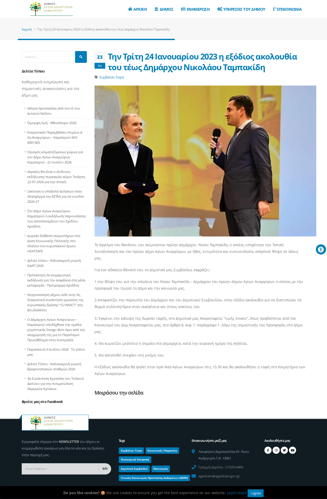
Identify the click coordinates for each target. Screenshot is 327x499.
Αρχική (27, 29)
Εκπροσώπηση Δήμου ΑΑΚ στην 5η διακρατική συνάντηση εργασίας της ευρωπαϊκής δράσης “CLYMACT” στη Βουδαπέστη (55, 302)
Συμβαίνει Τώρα (111, 77)
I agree (256, 493)
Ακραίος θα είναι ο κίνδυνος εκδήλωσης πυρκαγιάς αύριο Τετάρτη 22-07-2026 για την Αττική (56, 176)
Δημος (166, 9)
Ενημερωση (198, 9)
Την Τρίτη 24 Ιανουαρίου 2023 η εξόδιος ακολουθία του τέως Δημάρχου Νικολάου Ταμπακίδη (202, 62)
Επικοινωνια (289, 9)
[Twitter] (284, 450)
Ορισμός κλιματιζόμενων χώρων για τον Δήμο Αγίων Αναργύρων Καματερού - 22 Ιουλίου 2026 (55, 157)
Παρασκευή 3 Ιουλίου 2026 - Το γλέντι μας (56, 352)
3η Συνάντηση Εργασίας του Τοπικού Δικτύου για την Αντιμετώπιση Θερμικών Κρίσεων (55, 383)
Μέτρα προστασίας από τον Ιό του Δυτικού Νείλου (53, 111)
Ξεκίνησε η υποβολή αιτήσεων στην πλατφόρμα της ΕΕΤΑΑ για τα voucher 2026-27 (55, 196)
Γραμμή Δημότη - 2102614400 (220, 467)
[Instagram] (276, 450)
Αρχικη (140, 9)
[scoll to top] (318, 493)
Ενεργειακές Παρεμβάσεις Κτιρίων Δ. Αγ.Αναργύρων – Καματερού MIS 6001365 (55, 137)
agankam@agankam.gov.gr (219, 476)
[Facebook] (268, 450)
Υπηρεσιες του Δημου (244, 9)
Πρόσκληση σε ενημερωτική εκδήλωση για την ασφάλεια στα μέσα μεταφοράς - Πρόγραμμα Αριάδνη (56, 280)
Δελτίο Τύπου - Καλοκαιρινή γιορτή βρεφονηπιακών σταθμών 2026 (54, 366)
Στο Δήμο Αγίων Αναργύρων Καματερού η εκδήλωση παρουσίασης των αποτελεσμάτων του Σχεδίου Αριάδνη (56, 219)
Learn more (237, 492)
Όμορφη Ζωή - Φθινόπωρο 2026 (51, 123)
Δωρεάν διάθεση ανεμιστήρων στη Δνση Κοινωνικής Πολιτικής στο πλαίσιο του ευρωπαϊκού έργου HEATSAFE (53, 243)
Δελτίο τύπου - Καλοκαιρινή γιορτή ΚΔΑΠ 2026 (54, 263)
